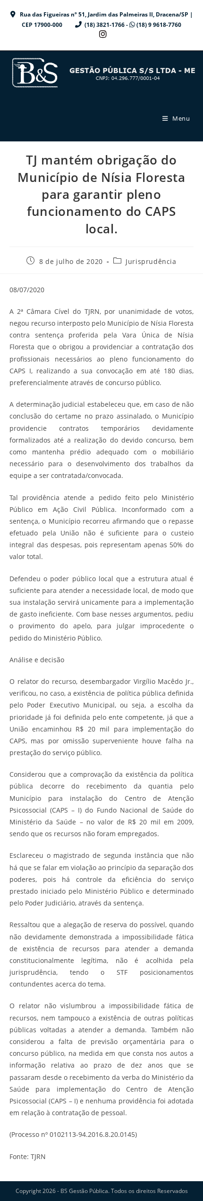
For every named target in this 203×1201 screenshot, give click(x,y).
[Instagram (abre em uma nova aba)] (101, 34)
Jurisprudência (151, 261)
